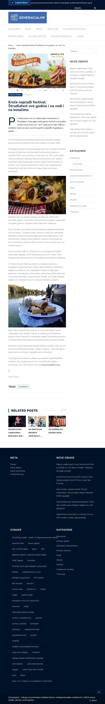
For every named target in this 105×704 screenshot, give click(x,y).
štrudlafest (23, 386)
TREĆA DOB (52, 29)
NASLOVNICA (14, 29)
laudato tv (31, 589)
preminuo (16, 629)
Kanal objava (15, 467)
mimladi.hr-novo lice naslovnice (25, 600)
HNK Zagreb (17, 560)
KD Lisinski (38, 577)
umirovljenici (17, 664)
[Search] (95, 8)
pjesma (39, 618)
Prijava (13, 464)
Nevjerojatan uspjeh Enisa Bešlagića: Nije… (16, 432)
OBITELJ (39, 29)
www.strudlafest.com (50, 365)
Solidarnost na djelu (78, 206)
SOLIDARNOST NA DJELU (74, 29)
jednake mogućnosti (21, 577)
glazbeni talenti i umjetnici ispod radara (29, 554)
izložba (15, 572)
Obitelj (73, 194)
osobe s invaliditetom (21, 618)
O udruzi (93, 700)
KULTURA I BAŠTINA (37, 36)
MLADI (28, 29)
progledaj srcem (19, 635)
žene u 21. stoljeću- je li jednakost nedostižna (32, 681)
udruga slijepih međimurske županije (27, 658)
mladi (26, 606)
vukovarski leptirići (35, 664)
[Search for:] (82, 8)
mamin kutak (27, 595)
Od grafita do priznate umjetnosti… (35, 432)
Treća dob (74, 212)
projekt (34, 635)
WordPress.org (16, 474)
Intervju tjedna (76, 170)
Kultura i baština (16, 95)
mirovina (15, 606)
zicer (14, 675)
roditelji (15, 641)
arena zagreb (34, 543)
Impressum (74, 158)
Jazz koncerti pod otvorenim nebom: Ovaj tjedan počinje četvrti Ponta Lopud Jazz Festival (74, 480)
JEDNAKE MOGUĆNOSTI (61, 36)
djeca (34, 549)
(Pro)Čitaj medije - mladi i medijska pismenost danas (35, 537)
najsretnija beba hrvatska (23, 612)
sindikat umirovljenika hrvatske (25, 646)
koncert (30, 583)
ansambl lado (18, 543)
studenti (36, 652)
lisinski (43, 589)
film (42, 549)
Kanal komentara (17, 471)
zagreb (15, 669)
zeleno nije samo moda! (33, 669)
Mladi (72, 188)
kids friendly (17, 583)
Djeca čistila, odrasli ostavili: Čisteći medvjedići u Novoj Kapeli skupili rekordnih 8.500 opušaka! (74, 492)
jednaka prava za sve (32, 572)
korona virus (17, 589)
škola (22, 675)
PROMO (73, 200)
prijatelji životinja (32, 629)
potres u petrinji (19, 623)
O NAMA (80, 36)
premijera (34, 623)
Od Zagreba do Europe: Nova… (56, 431)
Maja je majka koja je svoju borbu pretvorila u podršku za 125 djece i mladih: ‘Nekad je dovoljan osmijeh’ (75, 467)
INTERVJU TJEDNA (16, 36)
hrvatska (31, 560)
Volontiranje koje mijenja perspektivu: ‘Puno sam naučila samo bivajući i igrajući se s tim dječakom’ (75, 505)
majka (14, 595)
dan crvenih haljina (20, 549)
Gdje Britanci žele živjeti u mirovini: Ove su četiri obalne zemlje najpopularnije (82, 132)
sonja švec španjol (20, 652)
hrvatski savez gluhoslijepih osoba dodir (29, 566)
